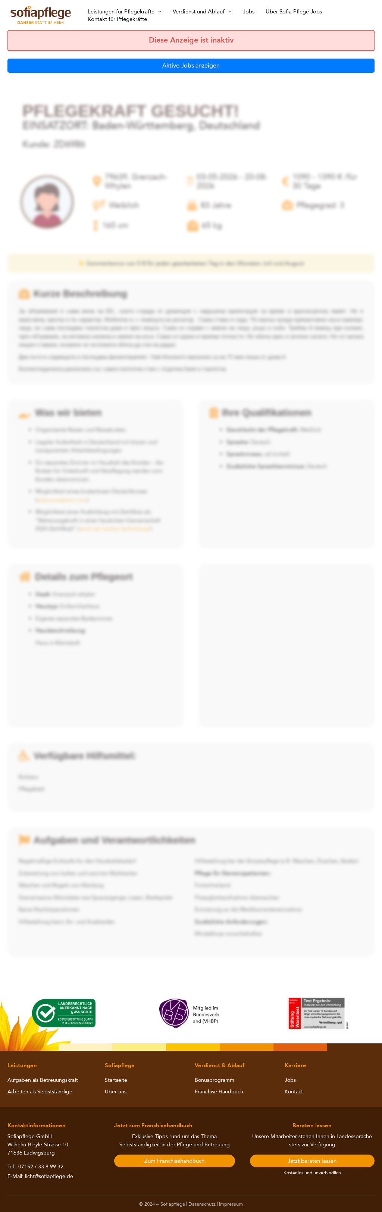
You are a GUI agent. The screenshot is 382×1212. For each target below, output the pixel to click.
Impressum (231, 1204)
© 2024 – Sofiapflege (162, 1204)
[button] (158, 11)
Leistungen (22, 1065)
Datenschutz (202, 1204)
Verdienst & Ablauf (219, 1065)
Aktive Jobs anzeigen (191, 66)
